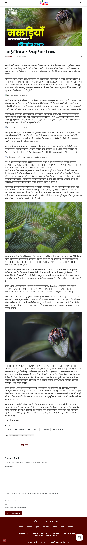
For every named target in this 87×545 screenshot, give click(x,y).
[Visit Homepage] (43, 3)
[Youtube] (51, 521)
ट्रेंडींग (19, 56)
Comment (9, 467)
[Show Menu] (6, 3)
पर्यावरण (24, 56)
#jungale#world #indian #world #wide (21, 435)
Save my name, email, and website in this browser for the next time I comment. (32, 493)
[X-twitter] (41, 521)
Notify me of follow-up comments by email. (19, 501)
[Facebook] (35, 521)
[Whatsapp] (57, 521)
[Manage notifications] (4, 540)
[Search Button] (81, 3)
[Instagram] (46, 521)
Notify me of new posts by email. (15, 507)
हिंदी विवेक (9, 56)
